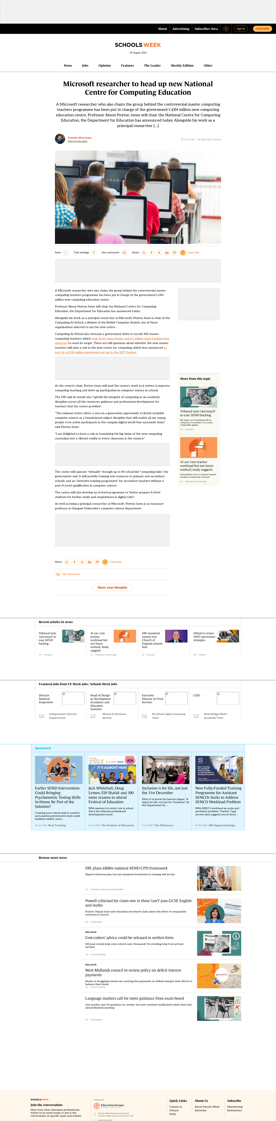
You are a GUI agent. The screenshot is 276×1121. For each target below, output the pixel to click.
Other (208, 65)
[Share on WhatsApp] (144, 253)
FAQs (172, 1114)
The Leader (152, 65)
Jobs (85, 65)
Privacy (174, 1110)
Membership (235, 1106)
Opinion (105, 65)
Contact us (175, 1106)
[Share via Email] (174, 253)
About (162, 29)
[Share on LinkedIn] (167, 253)
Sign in (241, 28)
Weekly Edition (182, 65)
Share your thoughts (112, 587)
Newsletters (234, 1110)
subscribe (262, 28)
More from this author (78, 141)
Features (127, 65)
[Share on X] (159, 253)
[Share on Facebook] (151, 253)
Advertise (201, 1110)
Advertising (180, 29)
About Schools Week (207, 1106)
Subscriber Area (206, 29)
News (68, 65)
